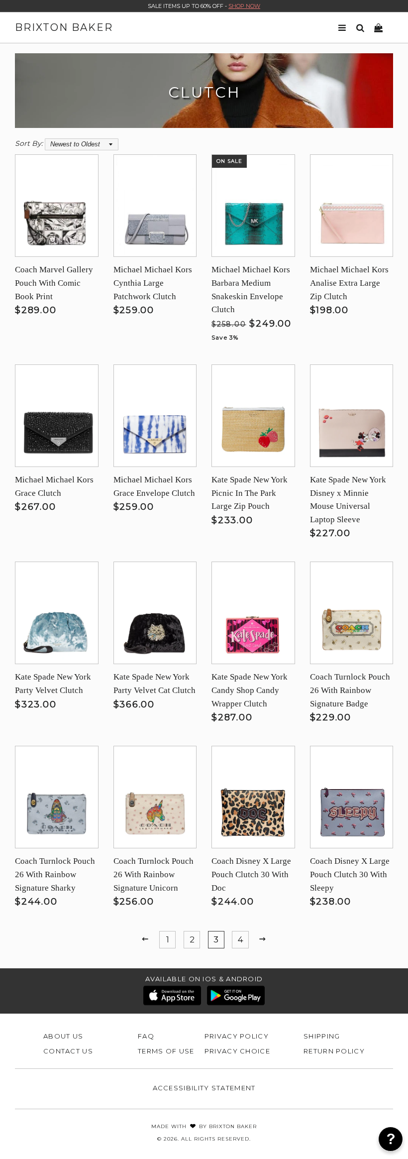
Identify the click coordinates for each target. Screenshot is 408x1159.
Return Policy (334, 1051)
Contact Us (68, 1051)
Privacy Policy (236, 1036)
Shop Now (244, 5)
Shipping (322, 1036)
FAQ (146, 1036)
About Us (63, 1036)
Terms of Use (166, 1051)
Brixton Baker (64, 27)
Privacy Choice (237, 1051)
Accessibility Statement (204, 1088)
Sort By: (29, 143)
